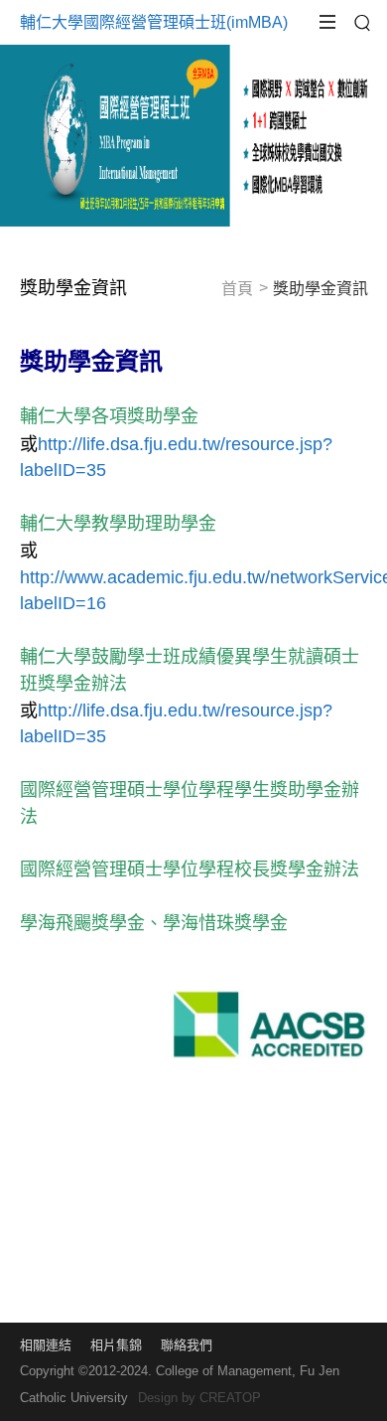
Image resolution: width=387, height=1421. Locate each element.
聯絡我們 (186, 1345)
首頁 (237, 288)
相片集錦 (116, 1345)
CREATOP (230, 1397)
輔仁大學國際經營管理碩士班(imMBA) (154, 22)
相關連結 (45, 1345)
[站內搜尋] (362, 23)
